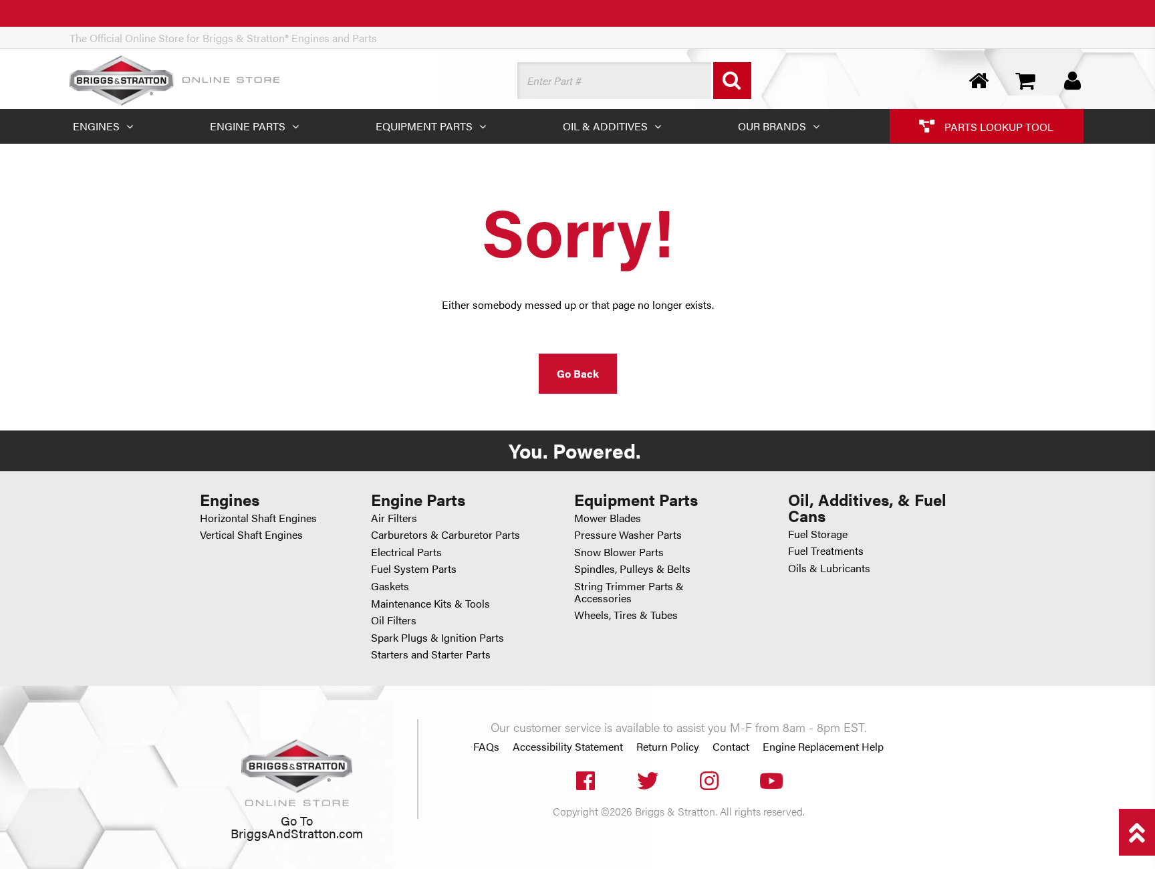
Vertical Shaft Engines (251, 534)
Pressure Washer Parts (628, 534)
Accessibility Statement (568, 746)
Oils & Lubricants (829, 568)
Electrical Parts (406, 552)
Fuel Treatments (826, 550)
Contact (731, 746)
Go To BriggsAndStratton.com (297, 826)
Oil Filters (393, 620)
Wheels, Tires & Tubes (626, 614)
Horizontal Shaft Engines (258, 517)
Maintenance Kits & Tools (430, 603)
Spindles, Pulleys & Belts (632, 568)
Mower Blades (607, 517)
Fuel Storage (818, 533)
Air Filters (394, 517)
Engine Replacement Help (823, 746)
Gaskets (390, 586)
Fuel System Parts (414, 568)
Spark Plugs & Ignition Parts (437, 637)
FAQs (486, 746)
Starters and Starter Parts (431, 654)
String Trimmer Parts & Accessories (629, 592)
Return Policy (667, 746)
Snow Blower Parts (619, 552)
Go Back (578, 373)
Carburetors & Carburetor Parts (445, 534)
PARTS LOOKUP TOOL (997, 126)
